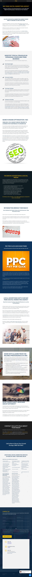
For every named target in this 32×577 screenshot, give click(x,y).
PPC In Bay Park (14, 465)
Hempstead (6, 487)
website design (19, 407)
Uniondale (4, 493)
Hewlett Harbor (7, 479)
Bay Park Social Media (24, 469)
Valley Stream (7, 485)
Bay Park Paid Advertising (25, 464)
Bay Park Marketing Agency (15, 464)
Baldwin (8, 488)
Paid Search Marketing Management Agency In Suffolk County (15, 489)
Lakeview (4, 489)
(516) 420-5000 (9, 543)
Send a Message (7, 536)
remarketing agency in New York (9, 106)
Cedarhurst (4, 485)
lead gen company (7, 107)
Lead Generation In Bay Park (25, 463)
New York (6, 477)
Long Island (8, 477)
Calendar (9, 547)
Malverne (4, 487)
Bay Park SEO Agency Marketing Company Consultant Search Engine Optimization (6, 470)
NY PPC (19, 490)
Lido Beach (6, 489)
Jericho (5, 494)
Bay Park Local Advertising (6, 464)
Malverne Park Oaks (5, 478)
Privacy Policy (11, 532)
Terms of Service (5, 532)
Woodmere (6, 483)
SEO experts (10, 73)
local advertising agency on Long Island (11, 72)
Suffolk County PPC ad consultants (24, 71)
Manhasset (6, 493)
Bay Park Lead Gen (14, 463)
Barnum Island (6, 484)
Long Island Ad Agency (16, 476)
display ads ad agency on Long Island (23, 107)
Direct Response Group (9, 573)
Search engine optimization (6, 135)
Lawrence (5, 488)
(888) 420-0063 (9, 542)
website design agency (18, 322)
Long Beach (7, 486)
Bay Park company (22, 24)
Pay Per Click (7, 279)
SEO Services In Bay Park (15, 469)
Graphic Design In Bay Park (6, 463)
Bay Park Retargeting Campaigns (16, 467)
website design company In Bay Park (15, 321)
